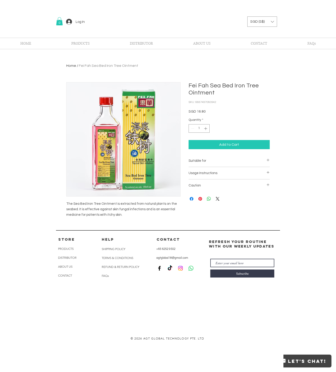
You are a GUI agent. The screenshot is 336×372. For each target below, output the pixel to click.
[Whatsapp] (191, 299)
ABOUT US (65, 297)
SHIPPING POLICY (113, 279)
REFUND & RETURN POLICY (120, 297)
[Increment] (206, 128)
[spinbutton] (199, 128)
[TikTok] (170, 299)
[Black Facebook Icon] (159, 299)
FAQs (105, 306)
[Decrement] (192, 128)
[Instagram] (180, 299)
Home (71, 65)
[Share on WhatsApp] (209, 199)
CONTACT (65, 306)
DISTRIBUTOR (67, 288)
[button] (59, 21)
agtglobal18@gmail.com (172, 288)
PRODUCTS (66, 279)
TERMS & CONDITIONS (117, 288)
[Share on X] (217, 199)
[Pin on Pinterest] (200, 199)
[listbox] (262, 21)
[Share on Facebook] (191, 199)
